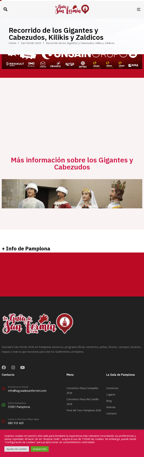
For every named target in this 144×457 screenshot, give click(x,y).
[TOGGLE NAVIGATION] (117, 9)
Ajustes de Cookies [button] (16, 448)
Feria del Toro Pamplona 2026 (84, 410)
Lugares (110, 394)
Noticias (111, 407)
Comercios (112, 388)
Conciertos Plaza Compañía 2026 (82, 390)
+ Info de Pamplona (26, 248)
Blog (109, 400)
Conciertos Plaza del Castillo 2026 (83, 402)
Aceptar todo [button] (40, 448)
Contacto (111, 413)
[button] (5, 9)
